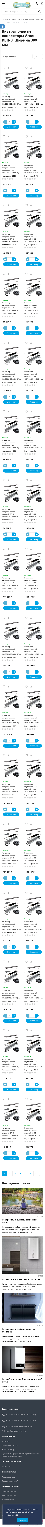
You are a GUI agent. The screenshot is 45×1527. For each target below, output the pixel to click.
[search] (39, 11)
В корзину (11, 127)
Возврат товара (8, 1449)
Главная (5, 19)
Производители (8, 1477)
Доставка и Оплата (10, 1445)
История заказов (9, 1495)
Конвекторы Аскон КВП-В (33, 19)
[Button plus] (14, 122)
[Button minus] (5, 122)
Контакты (6, 1441)
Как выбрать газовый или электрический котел (22, 1380)
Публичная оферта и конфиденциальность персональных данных (20, 1454)
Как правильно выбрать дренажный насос (19, 1221)
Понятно (22, 1520)
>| (37, 1173)
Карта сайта (7, 1466)
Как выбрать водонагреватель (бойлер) (21, 1279)
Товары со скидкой (10, 1481)
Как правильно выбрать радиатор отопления (18, 1330)
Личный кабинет (9, 1491)
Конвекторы (15, 19)
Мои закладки (8, 1499)
